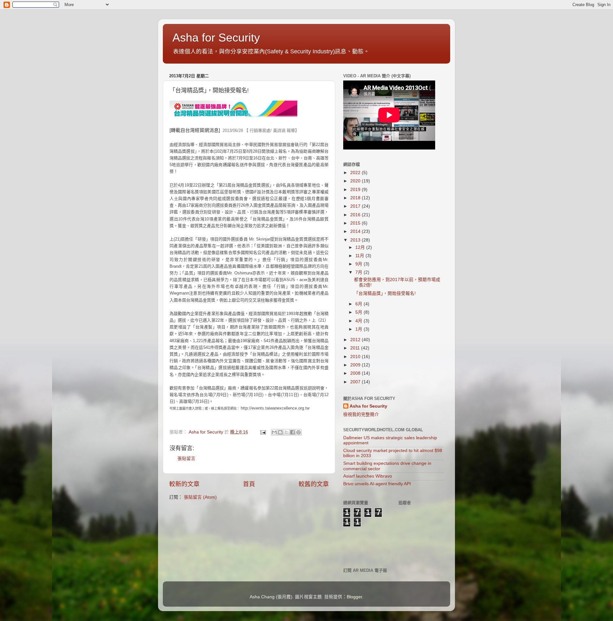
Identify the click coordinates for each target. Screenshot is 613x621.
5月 (359, 312)
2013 (356, 240)
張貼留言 (186, 458)
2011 (355, 348)
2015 (356, 223)
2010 (356, 356)
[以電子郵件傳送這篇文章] (274, 432)
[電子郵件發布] (262, 432)
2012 (356, 339)
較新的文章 (184, 484)
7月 (359, 272)
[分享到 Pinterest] (298, 432)
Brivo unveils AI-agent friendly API (377, 483)
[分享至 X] (286, 432)
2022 (356, 172)
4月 (359, 320)
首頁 (249, 484)
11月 (360, 255)
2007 (356, 381)
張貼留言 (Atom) (200, 497)
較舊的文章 (314, 484)
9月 (359, 264)
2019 (356, 189)
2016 (356, 214)
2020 (356, 181)
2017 (356, 206)
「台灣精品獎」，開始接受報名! (385, 293)
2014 (356, 231)
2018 (356, 197)
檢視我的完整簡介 (361, 414)
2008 (356, 373)
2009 (356, 365)
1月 (359, 329)
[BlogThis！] (280, 432)
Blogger (354, 596)
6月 (359, 304)
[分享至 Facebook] (292, 432)
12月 (360, 247)
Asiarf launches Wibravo (367, 476)
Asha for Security (216, 37)
